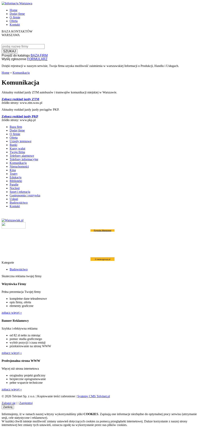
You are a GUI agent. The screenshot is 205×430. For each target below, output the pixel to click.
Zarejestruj (26, 403)
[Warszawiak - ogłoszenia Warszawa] (12, 220)
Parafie (14, 184)
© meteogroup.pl (102, 259)
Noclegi (15, 188)
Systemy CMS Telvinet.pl (93, 396)
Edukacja (15, 177)
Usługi (14, 199)
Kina (13, 170)
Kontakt (15, 24)
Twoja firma (17, 152)
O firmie (15, 17)
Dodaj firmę (17, 13)
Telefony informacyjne (24, 159)
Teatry (14, 173)
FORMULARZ (37, 59)
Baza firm (16, 126)
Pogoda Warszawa (102, 230)
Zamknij (7, 407)
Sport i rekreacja (20, 191)
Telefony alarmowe (22, 155)
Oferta (14, 21)
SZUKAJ (9, 51)
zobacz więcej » (12, 312)
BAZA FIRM (39, 55)
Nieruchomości (19, 166)
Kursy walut (17, 148)
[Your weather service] (14, 227)
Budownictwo (19, 202)
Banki (13, 145)
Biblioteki (16, 181)
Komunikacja (21, 72)
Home (13, 10)
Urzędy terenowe (20, 141)
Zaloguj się (9, 403)
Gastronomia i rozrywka (25, 195)
